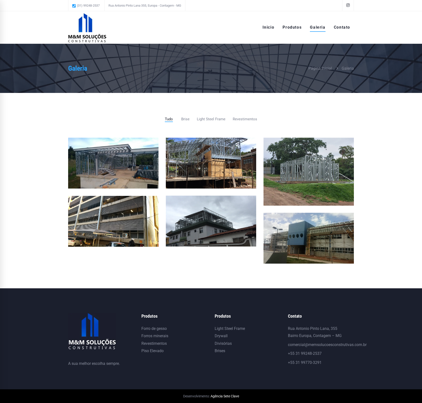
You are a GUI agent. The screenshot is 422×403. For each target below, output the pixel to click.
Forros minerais (154, 336)
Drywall (221, 336)
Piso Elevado (152, 350)
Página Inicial (320, 68)
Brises (220, 350)
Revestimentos (154, 343)
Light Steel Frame (230, 328)
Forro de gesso (154, 328)
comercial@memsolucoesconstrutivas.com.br (327, 344)
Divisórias (223, 343)
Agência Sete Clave (225, 396)
